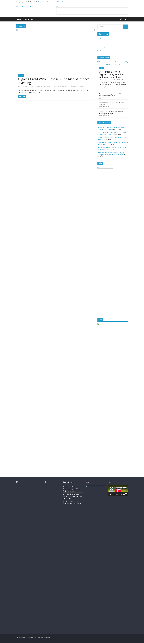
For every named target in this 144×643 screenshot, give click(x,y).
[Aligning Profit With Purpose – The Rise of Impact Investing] (55, 30)
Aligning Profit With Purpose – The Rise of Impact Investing (53, 81)
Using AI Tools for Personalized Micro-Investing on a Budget (57, 2)
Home (19, 19)
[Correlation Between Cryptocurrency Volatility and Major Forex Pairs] (112, 62)
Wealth (99, 51)
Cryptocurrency (102, 39)
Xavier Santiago (35, 86)
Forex (99, 45)
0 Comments (46, 86)
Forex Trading (101, 48)
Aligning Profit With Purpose (69, 86)
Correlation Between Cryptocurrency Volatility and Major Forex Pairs (111, 74)
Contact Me (28, 19)
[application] (118, 490)
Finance (21, 75)
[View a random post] (126, 19)
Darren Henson (116, 79)
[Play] (111, 494)
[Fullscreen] (126, 494)
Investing (80, 86)
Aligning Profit (57, 86)
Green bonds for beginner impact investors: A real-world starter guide (112, 95)
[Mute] (124, 494)
